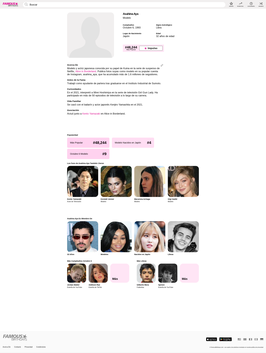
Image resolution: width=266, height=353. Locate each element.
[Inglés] (239, 339)
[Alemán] (261, 339)
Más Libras (142, 261)
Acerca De (6, 347)
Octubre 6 (128, 27)
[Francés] (250, 339)
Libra (158, 27)
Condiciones (41, 347)
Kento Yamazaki (91, 113)
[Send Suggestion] (162, 66)
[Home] (67, 337)
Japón (126, 36)
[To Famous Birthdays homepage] (10, 4)
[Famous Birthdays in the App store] (211, 339)
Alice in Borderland (85, 71)
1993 (138, 27)
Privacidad (29, 347)
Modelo (127, 17)
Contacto (17, 347)
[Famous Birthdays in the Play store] (225, 339)
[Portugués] (244, 339)
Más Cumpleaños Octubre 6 (79, 261)
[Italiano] (256, 339)
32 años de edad (165, 36)
